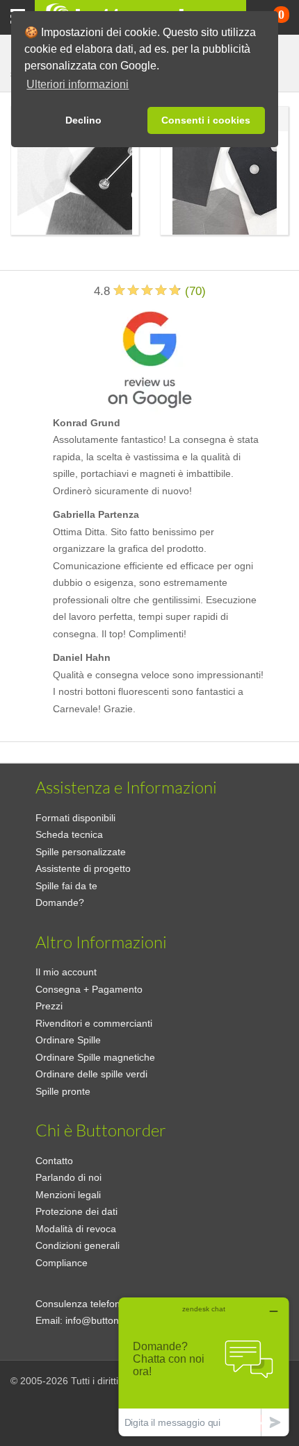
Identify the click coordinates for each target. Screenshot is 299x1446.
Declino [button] (83, 120)
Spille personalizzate (80, 851)
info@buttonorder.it (107, 1320)
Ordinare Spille (68, 1039)
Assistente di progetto (83, 868)
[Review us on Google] (149, 356)
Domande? (59, 902)
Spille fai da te (66, 885)
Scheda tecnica (69, 834)
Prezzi (49, 1005)
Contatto (54, 1160)
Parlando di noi (68, 1177)
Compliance (61, 1262)
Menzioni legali (68, 1194)
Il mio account (66, 971)
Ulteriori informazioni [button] (77, 84)
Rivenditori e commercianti (93, 1023)
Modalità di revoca (75, 1228)
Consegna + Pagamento (89, 989)
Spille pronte (62, 1091)
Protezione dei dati (76, 1211)
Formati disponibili (75, 817)
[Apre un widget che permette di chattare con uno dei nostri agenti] (203, 1366)
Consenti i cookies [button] (205, 120)
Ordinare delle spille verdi (91, 1073)
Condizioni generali (77, 1245)
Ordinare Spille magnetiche (95, 1057)
